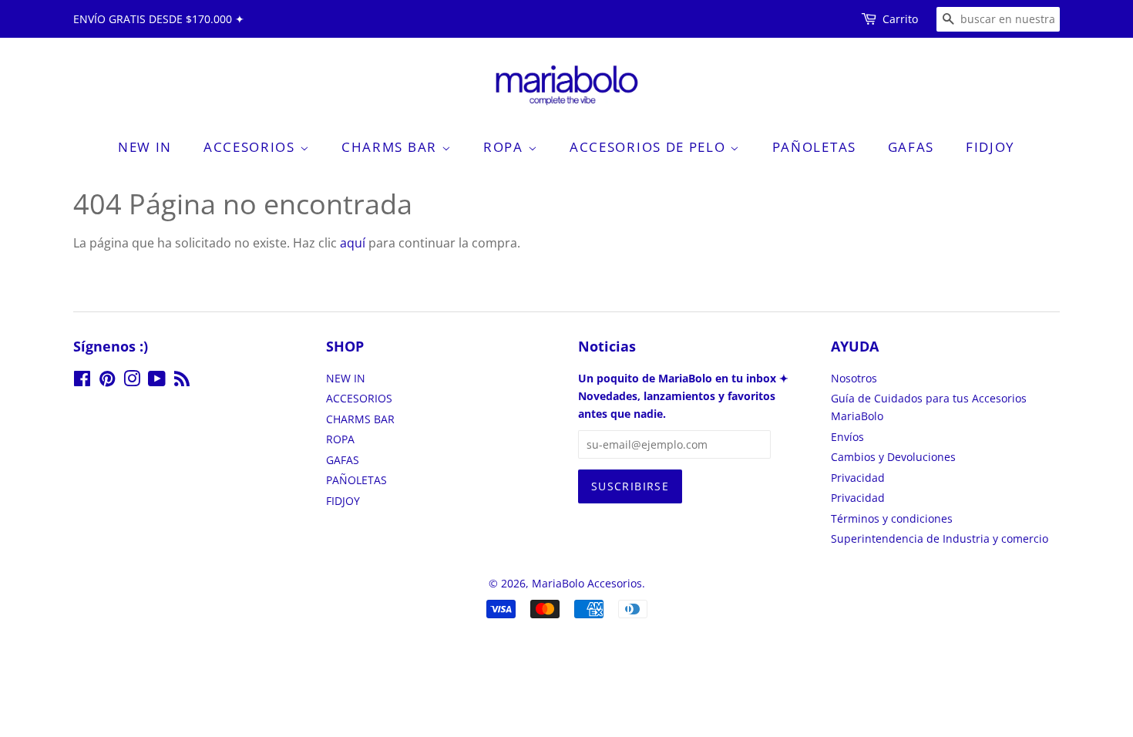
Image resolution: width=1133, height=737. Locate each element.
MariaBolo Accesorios (587, 583)
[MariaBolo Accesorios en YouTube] (157, 381)
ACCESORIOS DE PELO (650, 147)
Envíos (847, 436)
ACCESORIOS (251, 147)
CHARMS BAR (391, 147)
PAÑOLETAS (814, 147)
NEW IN (145, 147)
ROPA (505, 147)
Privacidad (858, 477)
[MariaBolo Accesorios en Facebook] (82, 381)
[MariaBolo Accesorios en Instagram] (131, 381)
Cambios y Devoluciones (893, 456)
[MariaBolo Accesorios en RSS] (181, 381)
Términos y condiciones (892, 518)
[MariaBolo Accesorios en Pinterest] (107, 381)
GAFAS (911, 147)
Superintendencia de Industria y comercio (939, 538)
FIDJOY (990, 147)
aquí (352, 242)
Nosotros (854, 378)
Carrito (900, 19)
